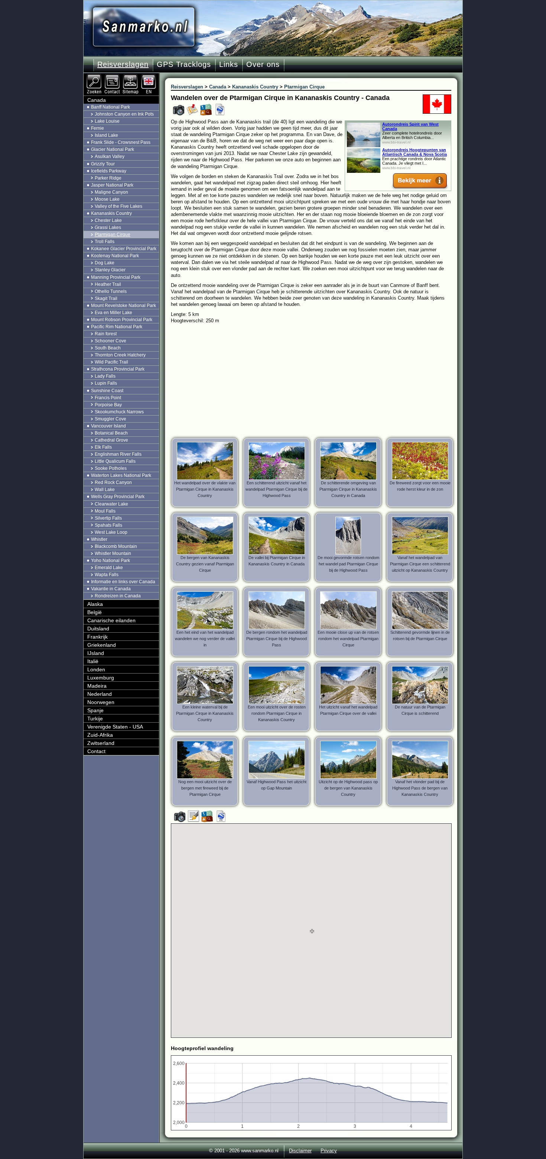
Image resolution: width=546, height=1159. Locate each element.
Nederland (99, 694)
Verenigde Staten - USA (115, 727)
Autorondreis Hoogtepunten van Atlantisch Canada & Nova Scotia (414, 152)
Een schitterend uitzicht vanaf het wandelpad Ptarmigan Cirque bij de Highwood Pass (277, 489)
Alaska (95, 604)
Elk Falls (103, 447)
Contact (96, 751)
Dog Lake (104, 262)
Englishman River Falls (118, 454)
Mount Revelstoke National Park (123, 305)
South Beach (108, 348)
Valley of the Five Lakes (118, 206)
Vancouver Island (108, 426)
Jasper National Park (112, 185)
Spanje (95, 710)
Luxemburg (100, 678)
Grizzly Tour (103, 164)
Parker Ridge (108, 178)
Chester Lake (108, 220)
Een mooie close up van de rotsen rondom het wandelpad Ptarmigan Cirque (348, 638)
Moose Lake (107, 199)
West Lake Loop (111, 532)
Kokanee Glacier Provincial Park (123, 248)
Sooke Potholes (111, 468)
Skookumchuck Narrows (119, 411)
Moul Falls (105, 511)
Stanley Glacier (110, 269)
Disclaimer (300, 1150)
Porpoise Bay (108, 404)
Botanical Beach (111, 433)
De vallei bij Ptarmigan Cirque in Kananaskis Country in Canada (276, 560)
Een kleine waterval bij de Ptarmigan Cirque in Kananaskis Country (205, 713)
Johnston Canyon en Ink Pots (124, 114)
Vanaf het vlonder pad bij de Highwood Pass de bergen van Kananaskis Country (420, 788)
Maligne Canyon (111, 192)
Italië (92, 661)
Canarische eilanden (111, 620)
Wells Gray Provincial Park (117, 496)
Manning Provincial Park (115, 277)
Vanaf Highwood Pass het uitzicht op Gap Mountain (276, 784)
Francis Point (108, 397)
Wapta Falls (106, 574)
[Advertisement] (316, 379)
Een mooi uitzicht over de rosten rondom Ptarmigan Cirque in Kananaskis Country (277, 713)
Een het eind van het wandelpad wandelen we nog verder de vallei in (205, 638)
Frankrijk (97, 637)
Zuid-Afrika (100, 735)
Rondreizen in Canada (118, 595)
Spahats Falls (108, 525)
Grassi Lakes (108, 227)
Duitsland (98, 629)
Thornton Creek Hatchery (120, 355)
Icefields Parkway (108, 171)
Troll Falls (104, 241)
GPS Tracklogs (184, 64)
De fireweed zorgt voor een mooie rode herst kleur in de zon (420, 486)
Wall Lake (105, 489)
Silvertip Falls (108, 518)
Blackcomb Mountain (116, 546)
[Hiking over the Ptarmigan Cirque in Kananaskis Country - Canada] (149, 76)
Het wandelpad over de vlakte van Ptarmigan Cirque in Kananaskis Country (204, 489)
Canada (96, 100)
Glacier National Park (112, 149)
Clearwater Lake (111, 504)
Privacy (329, 1150)
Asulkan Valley (109, 156)
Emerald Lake (109, 567)
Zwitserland (100, 743)
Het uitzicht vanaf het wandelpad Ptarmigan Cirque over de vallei (348, 710)
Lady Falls (105, 376)
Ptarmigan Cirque (112, 234)
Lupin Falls (106, 383)
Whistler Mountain (113, 553)
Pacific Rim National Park (116, 326)
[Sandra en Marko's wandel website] (143, 27)
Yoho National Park (110, 560)
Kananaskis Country (111, 213)
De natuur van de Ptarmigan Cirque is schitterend (420, 710)
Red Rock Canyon (113, 482)
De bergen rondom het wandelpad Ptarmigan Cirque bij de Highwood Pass (276, 638)
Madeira (97, 686)
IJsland (95, 653)
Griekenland (101, 645)
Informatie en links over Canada (123, 581)
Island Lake (106, 135)
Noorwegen (100, 702)
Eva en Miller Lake (113, 312)
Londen (96, 669)
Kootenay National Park (115, 255)
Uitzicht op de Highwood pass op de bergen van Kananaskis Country (348, 788)
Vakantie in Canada (111, 588)
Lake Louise (107, 121)
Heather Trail (108, 284)
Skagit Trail (106, 298)
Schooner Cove (110, 340)
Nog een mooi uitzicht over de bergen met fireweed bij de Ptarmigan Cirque (205, 788)
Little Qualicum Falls (115, 461)
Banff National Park (110, 107)
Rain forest (106, 333)
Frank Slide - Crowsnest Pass (120, 142)
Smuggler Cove (110, 419)
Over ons (263, 64)
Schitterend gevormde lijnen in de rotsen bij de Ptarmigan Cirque (420, 635)
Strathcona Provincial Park (117, 369)
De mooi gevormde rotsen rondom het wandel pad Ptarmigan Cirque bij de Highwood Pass (348, 563)
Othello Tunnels (111, 291)
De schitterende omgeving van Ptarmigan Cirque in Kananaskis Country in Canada (348, 489)
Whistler (99, 539)
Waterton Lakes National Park (121, 475)
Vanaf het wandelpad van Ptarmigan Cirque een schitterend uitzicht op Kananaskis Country (420, 563)
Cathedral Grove (111, 440)
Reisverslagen (123, 64)
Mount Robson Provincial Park (121, 319)
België (94, 612)
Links (228, 64)
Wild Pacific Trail (111, 362)
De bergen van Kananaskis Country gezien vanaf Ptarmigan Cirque (205, 563)
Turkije (95, 718)
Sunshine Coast (107, 390)
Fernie (97, 128)
